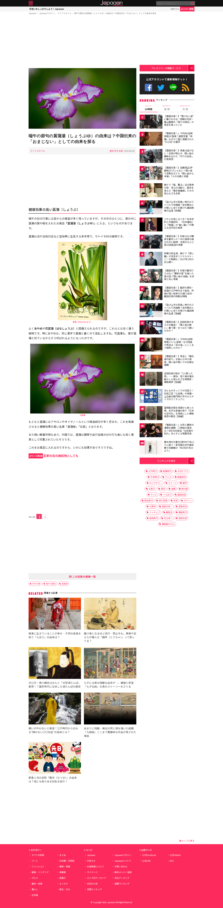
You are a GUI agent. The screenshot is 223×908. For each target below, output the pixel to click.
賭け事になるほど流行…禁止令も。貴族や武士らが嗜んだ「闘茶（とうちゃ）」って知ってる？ (110, 637)
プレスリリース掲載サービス (166, 68)
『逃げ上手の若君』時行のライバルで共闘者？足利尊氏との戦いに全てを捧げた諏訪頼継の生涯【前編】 (179, 206)
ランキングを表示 (166, 460)
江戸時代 (152, 471)
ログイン (175, 8)
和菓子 (62, 877)
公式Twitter (161, 87)
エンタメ (63, 883)
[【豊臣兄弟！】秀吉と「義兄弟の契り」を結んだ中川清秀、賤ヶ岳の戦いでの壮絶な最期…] (151, 362)
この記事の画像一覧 (84, 576)
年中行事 (36, 583)
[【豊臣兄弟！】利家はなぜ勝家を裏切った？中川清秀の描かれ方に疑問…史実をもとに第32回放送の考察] (151, 242)
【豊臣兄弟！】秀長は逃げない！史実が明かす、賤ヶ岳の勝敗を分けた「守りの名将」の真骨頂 (179, 155)
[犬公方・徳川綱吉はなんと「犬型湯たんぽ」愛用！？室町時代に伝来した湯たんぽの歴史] (55, 663)
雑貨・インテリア (40, 872)
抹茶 (175, 500)
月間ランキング (94, 889)
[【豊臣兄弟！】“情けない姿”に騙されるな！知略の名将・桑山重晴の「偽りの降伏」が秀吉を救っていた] (151, 122)
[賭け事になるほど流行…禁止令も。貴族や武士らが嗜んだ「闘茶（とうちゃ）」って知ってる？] (110, 614)
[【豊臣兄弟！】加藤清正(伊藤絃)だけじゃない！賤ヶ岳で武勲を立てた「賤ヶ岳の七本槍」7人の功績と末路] (151, 173)
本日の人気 (92, 883)
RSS (185, 87)
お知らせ (91, 860)
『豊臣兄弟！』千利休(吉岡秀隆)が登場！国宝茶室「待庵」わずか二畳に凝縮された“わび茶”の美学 (179, 137)
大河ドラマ (182, 471)
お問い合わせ (121, 866)
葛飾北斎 (182, 518)
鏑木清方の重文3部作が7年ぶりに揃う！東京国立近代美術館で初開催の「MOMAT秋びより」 (179, 446)
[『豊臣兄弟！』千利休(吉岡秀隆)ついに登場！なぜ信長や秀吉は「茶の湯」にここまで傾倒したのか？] (151, 345)
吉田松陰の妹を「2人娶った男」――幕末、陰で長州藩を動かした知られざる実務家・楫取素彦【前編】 (179, 378)
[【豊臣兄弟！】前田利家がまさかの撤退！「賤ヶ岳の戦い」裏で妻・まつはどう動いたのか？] (151, 327)
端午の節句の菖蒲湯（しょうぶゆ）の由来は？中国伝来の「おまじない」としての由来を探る (115, 13)
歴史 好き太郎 (116, 150)
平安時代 (155, 476)
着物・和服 (64, 866)
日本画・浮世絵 (66, 860)
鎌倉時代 (182, 512)
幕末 (163, 488)
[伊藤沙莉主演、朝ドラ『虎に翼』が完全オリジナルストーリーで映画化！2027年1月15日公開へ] (151, 259)
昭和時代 (153, 518)
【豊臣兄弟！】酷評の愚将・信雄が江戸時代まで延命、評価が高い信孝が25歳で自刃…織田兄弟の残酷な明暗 (179, 292)
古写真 (35, 895)
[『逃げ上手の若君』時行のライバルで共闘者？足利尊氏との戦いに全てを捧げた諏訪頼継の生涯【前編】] (151, 207)
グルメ (35, 877)
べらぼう (167, 494)
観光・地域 (37, 883)
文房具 (152, 506)
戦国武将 (181, 476)
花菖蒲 (82, 415)
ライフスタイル (64, 13)
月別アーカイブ (122, 877)
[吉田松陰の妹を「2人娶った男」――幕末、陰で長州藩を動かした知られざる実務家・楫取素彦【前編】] (151, 379)
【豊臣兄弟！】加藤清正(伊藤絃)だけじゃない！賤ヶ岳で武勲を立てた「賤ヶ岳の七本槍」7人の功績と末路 (179, 172)
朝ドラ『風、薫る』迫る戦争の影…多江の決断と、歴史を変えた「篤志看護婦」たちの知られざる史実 (179, 189)
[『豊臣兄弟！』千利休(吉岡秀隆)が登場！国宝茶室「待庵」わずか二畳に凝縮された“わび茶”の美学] (151, 139)
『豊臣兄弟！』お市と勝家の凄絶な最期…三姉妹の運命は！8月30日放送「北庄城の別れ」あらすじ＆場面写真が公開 (179, 430)
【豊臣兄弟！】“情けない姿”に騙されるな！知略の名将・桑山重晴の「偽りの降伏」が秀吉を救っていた (179, 120)
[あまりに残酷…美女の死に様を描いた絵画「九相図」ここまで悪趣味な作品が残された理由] (110, 709)
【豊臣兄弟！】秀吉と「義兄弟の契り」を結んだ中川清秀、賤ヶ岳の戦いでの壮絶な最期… (179, 360)
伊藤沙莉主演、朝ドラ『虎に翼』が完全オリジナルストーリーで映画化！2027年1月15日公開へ (179, 257)
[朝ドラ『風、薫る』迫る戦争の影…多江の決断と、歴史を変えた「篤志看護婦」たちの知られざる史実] (151, 190)
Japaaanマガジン (47, 13)
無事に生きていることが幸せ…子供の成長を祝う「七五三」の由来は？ (55, 635)
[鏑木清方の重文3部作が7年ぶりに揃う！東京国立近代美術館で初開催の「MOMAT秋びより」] (151, 447)
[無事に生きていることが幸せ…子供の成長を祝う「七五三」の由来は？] (55, 614)
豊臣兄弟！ (167, 506)
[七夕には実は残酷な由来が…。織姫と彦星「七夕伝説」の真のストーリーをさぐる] (110, 663)
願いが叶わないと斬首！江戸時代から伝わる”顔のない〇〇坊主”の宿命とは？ (53, 730)
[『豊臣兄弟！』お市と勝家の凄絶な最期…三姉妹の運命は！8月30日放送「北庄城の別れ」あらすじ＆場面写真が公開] (151, 430)
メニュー (31, 3)
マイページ (92, 872)
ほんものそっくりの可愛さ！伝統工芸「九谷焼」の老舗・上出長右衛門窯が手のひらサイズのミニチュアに (179, 395)
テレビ (154, 494)
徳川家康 (163, 500)
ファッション (38, 866)
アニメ (168, 476)
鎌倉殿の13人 (168, 524)
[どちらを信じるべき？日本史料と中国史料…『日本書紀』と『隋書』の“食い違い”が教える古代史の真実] (151, 225)
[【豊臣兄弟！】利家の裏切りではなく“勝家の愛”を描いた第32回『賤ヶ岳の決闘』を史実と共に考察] (151, 276)
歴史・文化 (64, 889)
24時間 (148, 108)
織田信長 (181, 494)
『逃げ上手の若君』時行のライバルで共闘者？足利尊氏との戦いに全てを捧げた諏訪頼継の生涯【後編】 (179, 309)
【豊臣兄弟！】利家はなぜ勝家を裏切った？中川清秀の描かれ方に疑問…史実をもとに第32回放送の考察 (179, 240)
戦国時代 (167, 471)
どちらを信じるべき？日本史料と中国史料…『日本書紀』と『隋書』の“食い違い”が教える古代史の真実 (179, 223)
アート (35, 860)
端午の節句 (51, 583)
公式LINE (173, 87)
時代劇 (185, 488)
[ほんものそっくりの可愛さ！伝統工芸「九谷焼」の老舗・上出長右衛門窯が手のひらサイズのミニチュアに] (151, 396)
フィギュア (154, 512)
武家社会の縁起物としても (53, 456)
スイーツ (172, 482)
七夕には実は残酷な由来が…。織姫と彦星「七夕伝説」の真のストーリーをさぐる (109, 684)
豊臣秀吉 (182, 506)
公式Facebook (148, 87)
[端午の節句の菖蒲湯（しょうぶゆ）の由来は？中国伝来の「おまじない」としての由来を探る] (82, 99)
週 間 (167, 108)
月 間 (185, 108)
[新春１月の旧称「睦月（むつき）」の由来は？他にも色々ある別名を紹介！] (55, 758)
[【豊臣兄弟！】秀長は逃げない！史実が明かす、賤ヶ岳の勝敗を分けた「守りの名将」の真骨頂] (151, 156)
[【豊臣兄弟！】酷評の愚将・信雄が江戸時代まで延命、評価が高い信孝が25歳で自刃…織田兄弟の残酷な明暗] (151, 293)
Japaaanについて (123, 860)
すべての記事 (38, 855)
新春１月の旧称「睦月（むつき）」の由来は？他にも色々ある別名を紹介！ (53, 779)
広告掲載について (95, 866)
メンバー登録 (187, 8)
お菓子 (152, 488)
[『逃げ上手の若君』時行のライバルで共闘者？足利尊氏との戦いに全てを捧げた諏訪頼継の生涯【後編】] (151, 310)
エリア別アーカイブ (96, 877)
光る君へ (168, 518)
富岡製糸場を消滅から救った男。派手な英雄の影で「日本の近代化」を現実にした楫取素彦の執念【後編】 (179, 412)
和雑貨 (62, 872)
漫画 (173, 488)
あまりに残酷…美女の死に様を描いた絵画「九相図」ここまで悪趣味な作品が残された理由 (110, 732)
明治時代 (148, 500)
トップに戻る (187, 840)
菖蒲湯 (65, 583)
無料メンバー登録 (123, 872)
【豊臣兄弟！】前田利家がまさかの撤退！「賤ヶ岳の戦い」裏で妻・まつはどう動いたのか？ (179, 326)
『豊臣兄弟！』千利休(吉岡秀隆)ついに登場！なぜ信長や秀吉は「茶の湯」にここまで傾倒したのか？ (179, 343)
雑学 (185, 482)
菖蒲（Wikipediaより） (82, 321)
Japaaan (111, 3)
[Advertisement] (82, 42)
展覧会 (169, 512)
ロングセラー (155, 482)
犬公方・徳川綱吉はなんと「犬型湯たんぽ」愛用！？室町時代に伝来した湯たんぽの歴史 (55, 684)
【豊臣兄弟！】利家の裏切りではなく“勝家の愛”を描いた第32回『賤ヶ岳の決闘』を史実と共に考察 (179, 275)
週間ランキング (122, 883)
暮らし (35, 889)
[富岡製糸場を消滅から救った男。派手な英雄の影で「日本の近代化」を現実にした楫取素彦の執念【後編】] (151, 413)
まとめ (62, 855)
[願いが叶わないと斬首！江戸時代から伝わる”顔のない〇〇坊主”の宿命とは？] (55, 709)
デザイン (188, 500)
